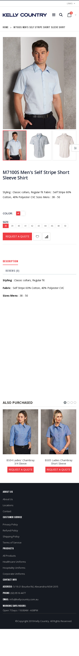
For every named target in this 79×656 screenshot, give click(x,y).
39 (12, 225)
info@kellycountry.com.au (24, 599)
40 (19, 225)
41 (25, 225)
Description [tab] (10, 261)
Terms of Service (12, 542)
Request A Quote (17, 236)
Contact (7, 511)
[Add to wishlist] (37, 236)
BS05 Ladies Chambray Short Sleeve (58, 461)
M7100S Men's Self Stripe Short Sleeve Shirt (36, 175)
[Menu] (53, 14)
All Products (9, 555)
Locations (8, 505)
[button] (65, 402)
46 (52, 225)
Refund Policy (10, 530)
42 (32, 225)
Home (5, 27)
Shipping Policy (11, 536)
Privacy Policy (10, 524)
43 (39, 225)
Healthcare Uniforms (14, 561)
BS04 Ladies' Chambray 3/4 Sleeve (20, 461)
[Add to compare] (46, 236)
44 (45, 225)
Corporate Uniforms (14, 573)
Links (70, 3)
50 (65, 225)
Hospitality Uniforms (14, 567)
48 (59, 225)
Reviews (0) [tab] (12, 270)
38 (6, 225)
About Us (8, 499)
